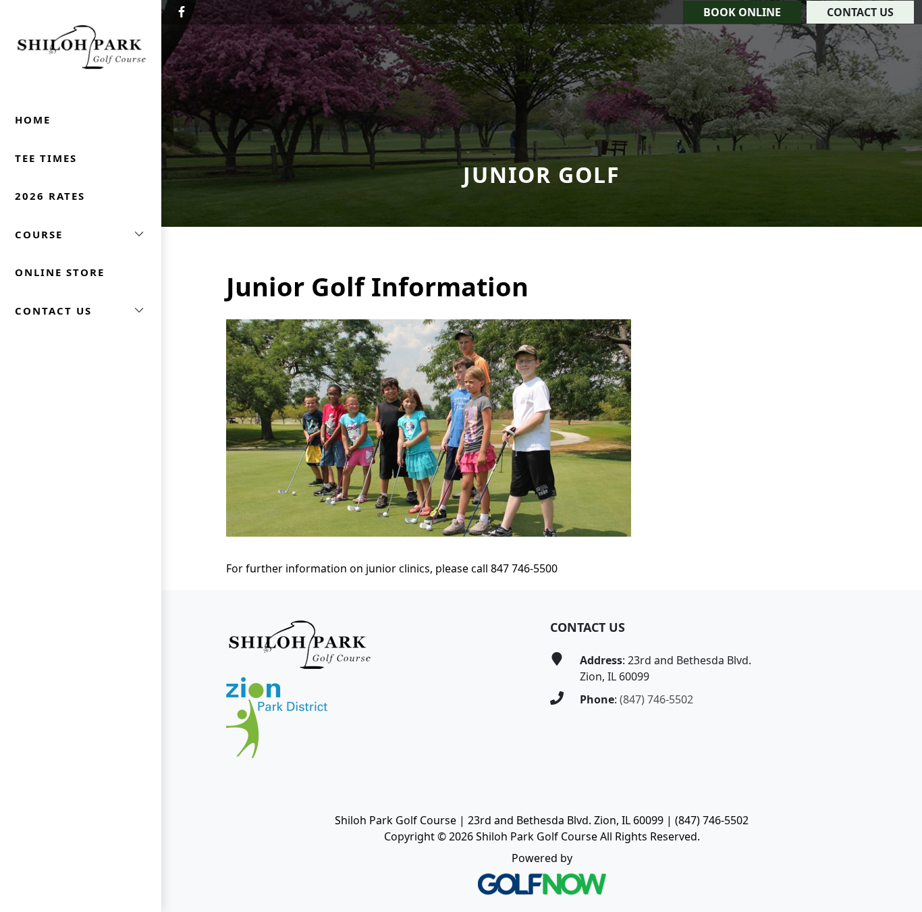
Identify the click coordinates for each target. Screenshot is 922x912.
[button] (80, 234)
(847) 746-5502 (656, 699)
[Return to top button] (895, 564)
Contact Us (860, 12)
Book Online (742, 12)
